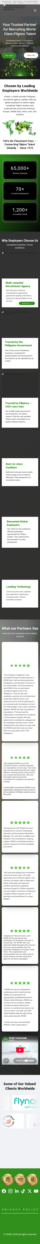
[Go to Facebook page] (4, 1191)
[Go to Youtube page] (36, 1191)
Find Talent (9, 55)
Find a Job (31, 55)
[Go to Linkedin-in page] (17, 1191)
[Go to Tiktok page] (23, 1191)
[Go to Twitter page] (30, 1191)
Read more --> (26, 303)
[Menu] (35, 10)
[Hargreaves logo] (20, 921)
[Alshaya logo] (20, 813)
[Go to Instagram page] (10, 1191)
